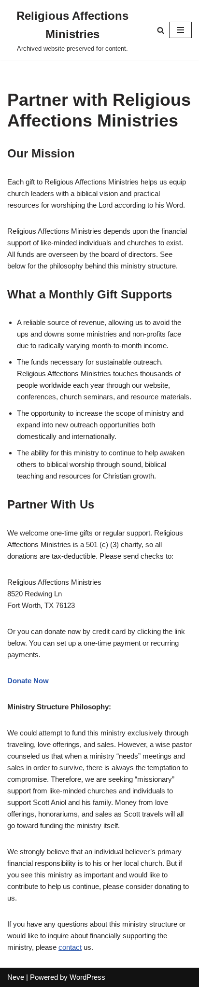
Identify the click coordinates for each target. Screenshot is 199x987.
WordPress (87, 977)
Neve (15, 977)
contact (70, 947)
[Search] (160, 30)
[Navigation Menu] (180, 30)
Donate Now (28, 681)
